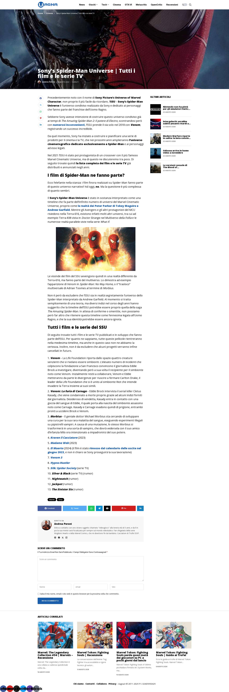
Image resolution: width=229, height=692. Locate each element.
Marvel (51, 500)
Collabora (101, 683)
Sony (60, 500)
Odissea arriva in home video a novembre (176, 151)
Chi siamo (78, 683)
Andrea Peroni (48, 82)
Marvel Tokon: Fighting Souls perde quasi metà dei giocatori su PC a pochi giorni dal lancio (132, 656)
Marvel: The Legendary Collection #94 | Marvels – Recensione (55, 655)
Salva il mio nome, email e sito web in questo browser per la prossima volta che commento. (79, 594)
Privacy (112, 683)
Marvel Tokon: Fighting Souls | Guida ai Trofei (172, 654)
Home (40, 13)
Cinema (49, 13)
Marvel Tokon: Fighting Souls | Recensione (93, 654)
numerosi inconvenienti (68, 125)
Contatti (90, 683)
